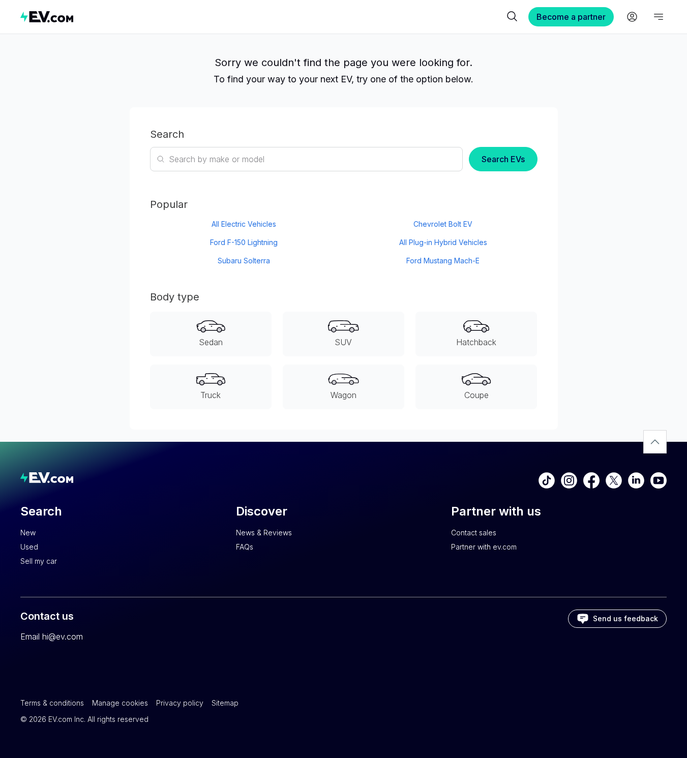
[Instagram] (569, 480)
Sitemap (225, 703)
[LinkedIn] (636, 480)
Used (29, 546)
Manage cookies (120, 703)
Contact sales (473, 532)
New (28, 532)
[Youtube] (658, 480)
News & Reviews (264, 532)
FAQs (244, 546)
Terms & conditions (52, 703)
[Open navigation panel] (658, 17)
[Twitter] (614, 480)
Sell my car (38, 561)
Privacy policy (179, 703)
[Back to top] (655, 441)
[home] (262, 16)
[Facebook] (591, 480)
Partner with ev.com (484, 546)
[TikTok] (547, 480)
